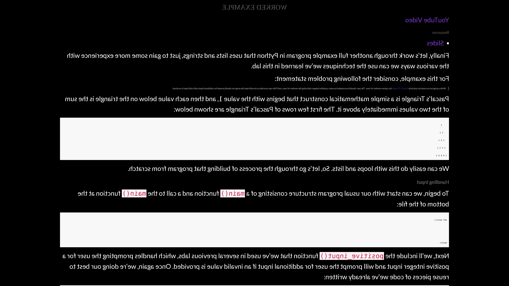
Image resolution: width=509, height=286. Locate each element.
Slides (435, 43)
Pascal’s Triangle (400, 88)
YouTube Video (427, 20)
